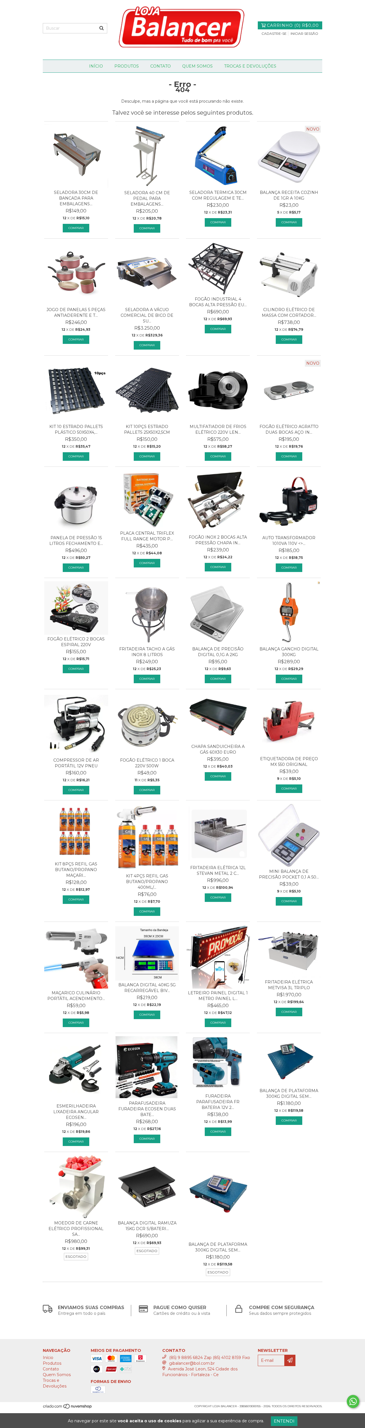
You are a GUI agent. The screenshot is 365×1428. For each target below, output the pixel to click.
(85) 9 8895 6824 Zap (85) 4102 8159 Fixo (209, 1357)
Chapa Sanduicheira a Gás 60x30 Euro (218, 749)
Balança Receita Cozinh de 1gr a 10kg (289, 195)
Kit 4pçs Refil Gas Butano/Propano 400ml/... (147, 881)
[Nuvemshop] (68, 1408)
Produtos (126, 66)
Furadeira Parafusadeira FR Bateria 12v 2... (218, 1102)
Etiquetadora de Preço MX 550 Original (289, 761)
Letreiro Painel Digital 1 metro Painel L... (218, 995)
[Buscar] (101, 28)
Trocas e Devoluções (250, 66)
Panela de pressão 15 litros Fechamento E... (76, 540)
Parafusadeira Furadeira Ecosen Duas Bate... (147, 1109)
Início (96, 66)
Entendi (284, 1421)
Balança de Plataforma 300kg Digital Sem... (288, 1093)
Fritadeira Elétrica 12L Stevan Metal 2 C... (218, 870)
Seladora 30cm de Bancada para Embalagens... (76, 198)
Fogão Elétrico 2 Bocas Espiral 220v (76, 641)
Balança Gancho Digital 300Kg (289, 651)
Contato (160, 66)
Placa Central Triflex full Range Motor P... (147, 536)
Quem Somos (197, 66)
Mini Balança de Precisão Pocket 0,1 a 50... (289, 874)
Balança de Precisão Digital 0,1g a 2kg (218, 651)
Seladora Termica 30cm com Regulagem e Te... (218, 195)
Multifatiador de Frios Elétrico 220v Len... (218, 429)
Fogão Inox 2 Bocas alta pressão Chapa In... (218, 540)
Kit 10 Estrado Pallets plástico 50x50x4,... (76, 429)
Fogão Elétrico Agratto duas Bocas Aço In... (289, 429)
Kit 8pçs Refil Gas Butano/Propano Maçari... (76, 869)
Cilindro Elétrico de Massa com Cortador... (289, 312)
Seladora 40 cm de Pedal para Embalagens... (147, 198)
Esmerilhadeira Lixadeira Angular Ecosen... (76, 1112)
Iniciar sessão (304, 33)
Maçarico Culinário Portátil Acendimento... (76, 995)
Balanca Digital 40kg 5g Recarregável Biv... (147, 987)
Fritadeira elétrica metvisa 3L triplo (289, 984)
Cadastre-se (274, 33)
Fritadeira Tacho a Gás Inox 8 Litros (147, 651)
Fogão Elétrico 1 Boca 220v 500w (147, 763)
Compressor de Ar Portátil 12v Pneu (76, 763)
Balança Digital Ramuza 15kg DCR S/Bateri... (147, 1225)
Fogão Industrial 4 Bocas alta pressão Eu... (218, 302)
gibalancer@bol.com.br (192, 1363)
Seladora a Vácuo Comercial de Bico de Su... (147, 315)
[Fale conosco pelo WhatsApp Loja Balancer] (353, 1401)
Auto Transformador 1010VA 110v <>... (288, 540)
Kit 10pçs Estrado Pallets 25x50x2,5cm (147, 429)
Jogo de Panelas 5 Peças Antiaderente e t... (76, 312)
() (293, 25)
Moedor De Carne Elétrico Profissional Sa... (76, 1228)
